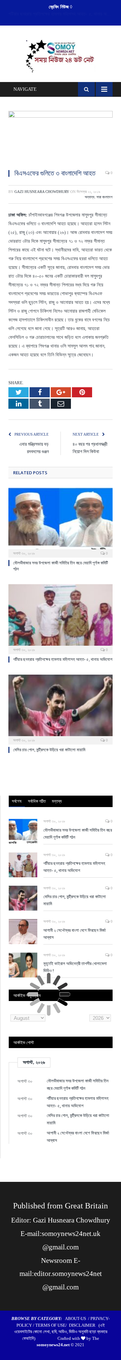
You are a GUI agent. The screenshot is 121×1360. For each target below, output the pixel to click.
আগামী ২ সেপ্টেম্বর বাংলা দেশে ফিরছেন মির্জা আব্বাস (74, 933)
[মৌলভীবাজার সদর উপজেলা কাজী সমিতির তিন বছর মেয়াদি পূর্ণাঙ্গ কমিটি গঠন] (60, 522)
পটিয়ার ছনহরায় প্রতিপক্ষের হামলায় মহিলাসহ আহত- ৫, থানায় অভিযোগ (62, 13)
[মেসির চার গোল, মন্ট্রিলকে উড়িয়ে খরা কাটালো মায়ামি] (60, 709)
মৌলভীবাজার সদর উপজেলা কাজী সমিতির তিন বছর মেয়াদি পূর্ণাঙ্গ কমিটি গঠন (77, 833)
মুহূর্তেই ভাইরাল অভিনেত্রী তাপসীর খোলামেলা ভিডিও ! (75, 966)
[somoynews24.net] (61, 55)
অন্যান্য (89, 197)
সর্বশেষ (17, 801)
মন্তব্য (57, 801)
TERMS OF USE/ (52, 1325)
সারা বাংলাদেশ (104, 197)
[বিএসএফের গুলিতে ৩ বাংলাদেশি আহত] (60, 137)
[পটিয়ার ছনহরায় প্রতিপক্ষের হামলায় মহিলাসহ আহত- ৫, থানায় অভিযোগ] (60, 618)
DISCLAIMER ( (84, 1325)
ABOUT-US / (77, 1318)
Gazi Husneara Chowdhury (41, 192)
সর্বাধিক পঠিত (37, 801)
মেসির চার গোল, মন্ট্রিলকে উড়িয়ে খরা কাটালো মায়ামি (49, 749)
